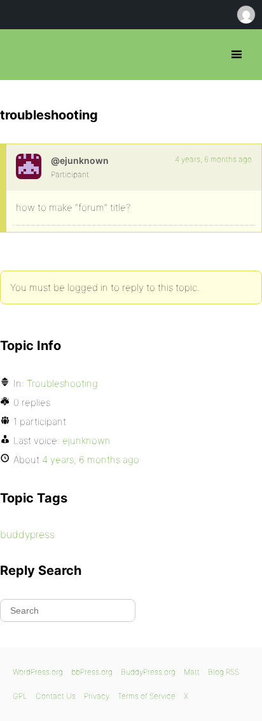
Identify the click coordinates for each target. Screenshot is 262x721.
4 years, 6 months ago (213, 159)
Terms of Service (147, 696)
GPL (20, 696)
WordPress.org (38, 672)
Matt (192, 672)
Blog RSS (223, 672)
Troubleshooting (62, 383)
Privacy (96, 696)
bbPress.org (20, 54)
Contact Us (56, 696)
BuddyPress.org (148, 672)
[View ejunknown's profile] (28, 166)
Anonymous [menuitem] (245, 14)
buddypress (27, 534)
